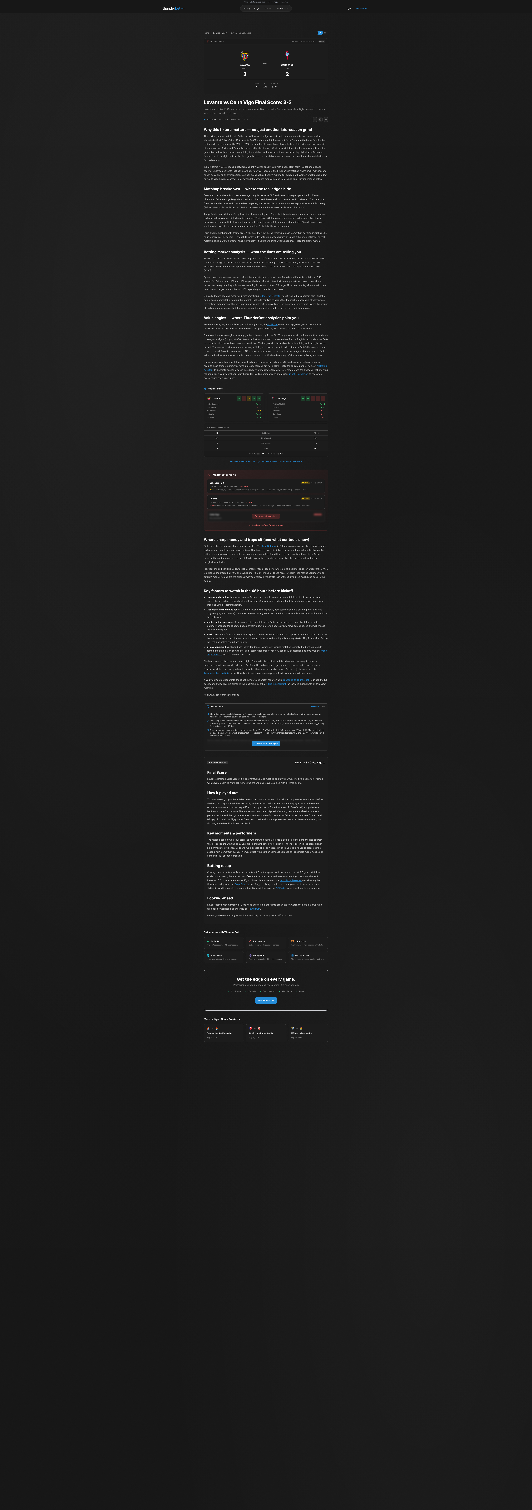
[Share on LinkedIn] (320, 119)
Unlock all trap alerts (267, 516)
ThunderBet (254, 908)
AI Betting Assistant (275, 683)
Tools (266, 8)
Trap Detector (269, 546)
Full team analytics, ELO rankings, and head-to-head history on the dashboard (266, 461)
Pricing (247, 8)
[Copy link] (326, 119)
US (320, 33)
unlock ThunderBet (298, 374)
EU (325, 33)
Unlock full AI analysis (267, 743)
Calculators (281, 8)
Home (206, 33)
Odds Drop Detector (270, 296)
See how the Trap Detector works (267, 525)
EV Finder (272, 324)
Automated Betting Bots (216, 673)
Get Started (361, 8)
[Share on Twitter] (315, 119)
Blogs (256, 8)
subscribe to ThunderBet (296, 679)
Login (348, 8)
